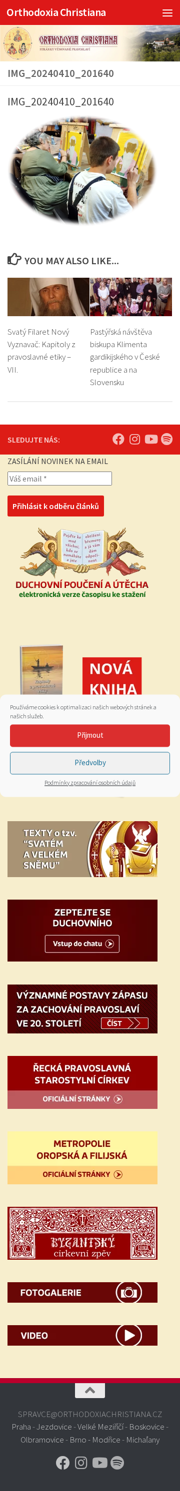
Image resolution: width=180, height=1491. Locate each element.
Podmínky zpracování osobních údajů (90, 782)
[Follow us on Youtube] (150, 439)
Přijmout (90, 735)
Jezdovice (54, 1426)
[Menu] (167, 12)
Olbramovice (42, 1439)
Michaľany (143, 1439)
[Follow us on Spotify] (166, 439)
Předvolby (90, 762)
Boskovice (146, 1426)
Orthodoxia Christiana (56, 12)
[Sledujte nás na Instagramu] (134, 439)
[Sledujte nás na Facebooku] (118, 439)
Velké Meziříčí (101, 1426)
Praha (21, 1426)
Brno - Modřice (95, 1439)
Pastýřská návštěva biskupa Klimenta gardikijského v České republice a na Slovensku (125, 357)
